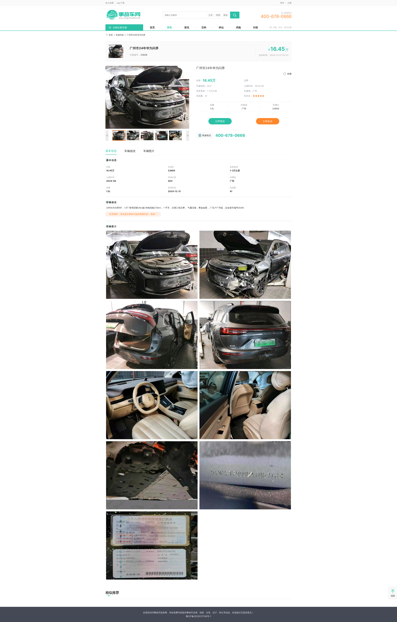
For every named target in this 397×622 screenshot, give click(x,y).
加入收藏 (109, 3)
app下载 (121, 3)
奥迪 (225, 15)
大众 (211, 15)
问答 (255, 27)
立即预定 (220, 121)
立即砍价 (268, 121)
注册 (290, 3)
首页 (152, 27)
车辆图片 (148, 151)
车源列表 (120, 35)
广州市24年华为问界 (144, 48)
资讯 (186, 27)
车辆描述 (130, 151)
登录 (282, 3)
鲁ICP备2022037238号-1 (198, 616)
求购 (238, 27)
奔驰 (218, 15)
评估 (221, 27)
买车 (169, 27)
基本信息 (111, 150)
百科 (203, 27)
